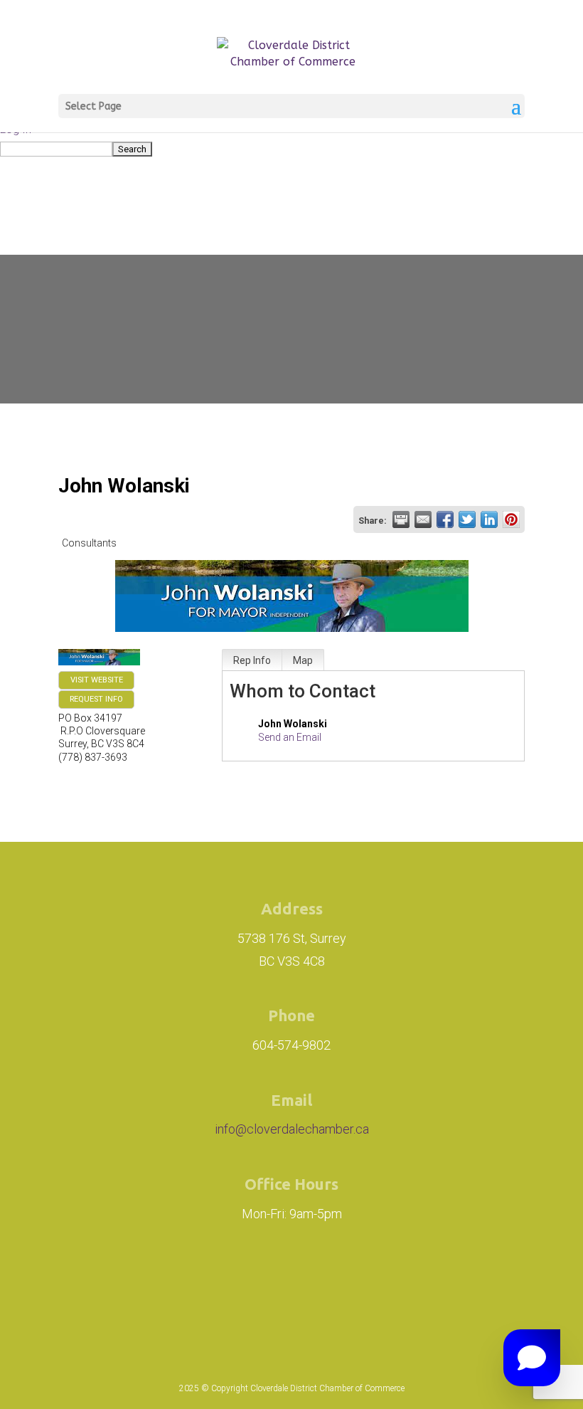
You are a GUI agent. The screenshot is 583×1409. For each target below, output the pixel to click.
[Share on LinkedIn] (489, 519)
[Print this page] (401, 519)
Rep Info (252, 660)
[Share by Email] (423, 519)
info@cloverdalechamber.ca (292, 1129)
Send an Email (289, 737)
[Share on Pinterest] (511, 519)
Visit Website (96, 680)
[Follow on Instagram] (203, 1283)
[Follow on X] (347, 1283)
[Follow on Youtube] (395, 1283)
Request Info (96, 699)
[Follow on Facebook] (283, 1283)
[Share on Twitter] (467, 519)
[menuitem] (291, 148)
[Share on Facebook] (445, 519)
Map (303, 660)
